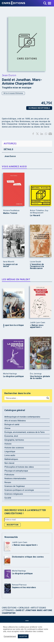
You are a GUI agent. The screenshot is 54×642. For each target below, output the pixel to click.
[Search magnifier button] (48, 398)
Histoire (7, 444)
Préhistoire (9, 474)
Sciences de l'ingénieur (14, 486)
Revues (7, 482)
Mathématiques (11, 459)
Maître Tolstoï (10, 213)
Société (7, 498)
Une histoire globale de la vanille (40, 377)
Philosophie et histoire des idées (19, 467)
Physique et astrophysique (16, 471)
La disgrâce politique (13, 376)
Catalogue (23, 608)
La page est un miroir (10, 265)
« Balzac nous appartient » (36, 326)
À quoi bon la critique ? (13, 326)
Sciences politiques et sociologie (19, 490)
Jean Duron (9, 75)
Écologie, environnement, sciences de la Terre (24, 432)
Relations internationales (15, 478)
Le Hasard (35, 215)
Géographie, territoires (14, 440)
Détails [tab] (8, 149)
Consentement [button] (10, 636)
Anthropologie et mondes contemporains (22, 417)
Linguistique (9, 451)
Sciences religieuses (13, 494)
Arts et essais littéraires (13, 93)
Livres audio (9, 455)
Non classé (9, 463)
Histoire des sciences (14, 447)
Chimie (7, 428)
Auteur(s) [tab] (10, 143)
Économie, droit (11, 436)
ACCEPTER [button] (23, 636)
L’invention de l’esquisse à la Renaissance (37, 266)
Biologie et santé (11, 424)
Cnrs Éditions (9, 608)
